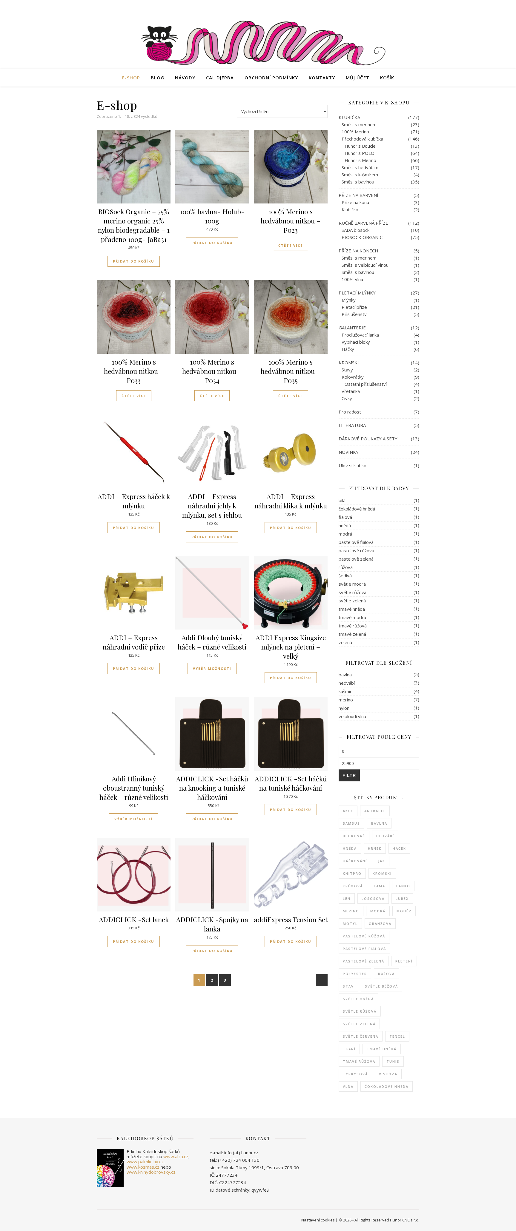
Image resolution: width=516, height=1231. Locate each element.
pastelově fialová (356, 542)
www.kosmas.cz (143, 1167)
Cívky (347, 398)
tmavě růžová (353, 626)
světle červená (360, 1036)
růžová (346, 567)
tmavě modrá (352, 617)
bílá (342, 500)
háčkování (355, 861)
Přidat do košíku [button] (133, 261)
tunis (393, 1061)
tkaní (349, 1049)
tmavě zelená (352, 634)
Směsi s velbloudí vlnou (365, 265)
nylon (344, 708)
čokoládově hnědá (357, 509)
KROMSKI (349, 362)
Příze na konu (355, 202)
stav (348, 986)
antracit (375, 811)
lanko (403, 886)
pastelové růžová (364, 936)
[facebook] (393, 7)
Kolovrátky (353, 377)
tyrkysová (355, 1074)
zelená (345, 642)
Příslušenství (355, 314)
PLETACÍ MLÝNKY (357, 293)
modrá (345, 534)
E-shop (131, 78)
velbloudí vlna (352, 716)
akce (348, 811)
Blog (157, 78)
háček (399, 848)
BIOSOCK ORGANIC (362, 237)
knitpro (352, 873)
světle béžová (381, 986)
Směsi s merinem (359, 124)
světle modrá (352, 584)
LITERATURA (352, 425)
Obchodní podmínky (271, 78)
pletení (404, 961)
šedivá (345, 576)
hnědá (345, 525)
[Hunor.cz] (258, 44)
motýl (350, 923)
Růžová (386, 973)
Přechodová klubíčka (362, 139)
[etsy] (401, 7)
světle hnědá (358, 998)
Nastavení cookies (318, 1220)
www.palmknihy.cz (145, 1161)
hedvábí (347, 683)
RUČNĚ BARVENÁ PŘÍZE (363, 223)
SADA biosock (355, 230)
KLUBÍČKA (349, 117)
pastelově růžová (356, 550)
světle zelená (352, 601)
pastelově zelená (356, 559)
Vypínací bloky (356, 342)
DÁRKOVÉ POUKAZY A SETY (368, 439)
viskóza (388, 1074)
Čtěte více (290, 245)
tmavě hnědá (352, 609)
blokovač (354, 836)
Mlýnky (349, 300)
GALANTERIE (352, 328)
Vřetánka (351, 391)
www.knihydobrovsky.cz (151, 1172)
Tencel (397, 1036)
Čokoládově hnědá (386, 1086)
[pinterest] (417, 7)
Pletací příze (354, 307)
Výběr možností (212, 668)
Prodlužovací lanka (360, 335)
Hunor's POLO (359, 153)
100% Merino (355, 132)
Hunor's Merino (360, 160)
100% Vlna (352, 279)
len (347, 898)
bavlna (345, 675)
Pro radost (350, 412)
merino (346, 700)
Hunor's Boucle (360, 146)
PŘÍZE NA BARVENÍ (358, 195)
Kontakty (322, 78)
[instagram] (410, 7)
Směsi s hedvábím (360, 167)
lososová (373, 898)
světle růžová (352, 592)
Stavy (347, 370)
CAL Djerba (220, 78)
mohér (404, 911)
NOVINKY (349, 452)
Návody (185, 78)
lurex (402, 898)
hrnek (375, 848)
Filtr (349, 775)
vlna (348, 1086)
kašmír (345, 691)
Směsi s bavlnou (358, 182)
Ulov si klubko (352, 465)
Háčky (348, 349)
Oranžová (380, 923)
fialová (345, 517)
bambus (351, 823)
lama (379, 886)
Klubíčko (350, 209)
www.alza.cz (175, 1156)
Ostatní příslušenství (366, 384)
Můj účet (357, 78)
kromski (382, 873)
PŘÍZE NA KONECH (358, 251)
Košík (387, 78)
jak (381, 861)
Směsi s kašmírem (360, 175)
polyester (355, 973)
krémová (353, 886)
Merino (351, 911)
